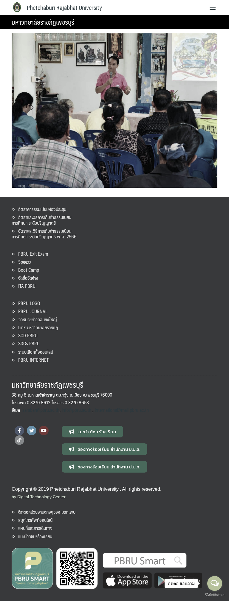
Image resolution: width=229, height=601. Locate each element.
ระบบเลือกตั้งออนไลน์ (34, 352)
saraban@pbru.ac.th (40, 410)
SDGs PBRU (27, 343)
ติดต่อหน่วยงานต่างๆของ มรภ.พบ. (46, 512)
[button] (92, 431)
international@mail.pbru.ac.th (122, 410)
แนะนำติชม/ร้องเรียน (33, 536)
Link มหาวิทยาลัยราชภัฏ (36, 327)
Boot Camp (27, 270)
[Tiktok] (19, 440)
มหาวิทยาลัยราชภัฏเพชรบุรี (43, 21)
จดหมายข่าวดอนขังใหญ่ (36, 319)
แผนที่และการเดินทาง (33, 528)
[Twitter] (31, 430)
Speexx (23, 262)
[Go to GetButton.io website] (214, 595)
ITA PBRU (25, 286)
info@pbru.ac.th (76, 410)
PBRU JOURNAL (31, 311)
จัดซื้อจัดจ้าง (26, 278)
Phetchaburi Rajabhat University (64, 7)
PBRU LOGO (27, 303)
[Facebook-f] (19, 430)
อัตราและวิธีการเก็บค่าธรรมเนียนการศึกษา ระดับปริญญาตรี (41, 220)
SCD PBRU (26, 335)
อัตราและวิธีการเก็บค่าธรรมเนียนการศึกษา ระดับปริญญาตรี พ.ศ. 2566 (44, 233)
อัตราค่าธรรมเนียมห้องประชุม (40, 209)
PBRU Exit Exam (31, 254)
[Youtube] (44, 430)
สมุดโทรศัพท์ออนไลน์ (33, 520)
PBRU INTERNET (32, 360)
